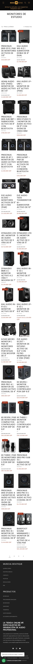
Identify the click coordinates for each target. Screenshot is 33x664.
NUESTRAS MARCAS (7, 572)
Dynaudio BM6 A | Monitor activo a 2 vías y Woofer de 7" (8, 274)
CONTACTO (5, 575)
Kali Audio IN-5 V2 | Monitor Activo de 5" (24, 272)
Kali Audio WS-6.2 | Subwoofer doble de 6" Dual (23, 51)
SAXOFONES (6, 606)
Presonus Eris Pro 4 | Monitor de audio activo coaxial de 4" (8, 387)
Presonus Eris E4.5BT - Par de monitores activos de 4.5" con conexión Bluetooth (23, 163)
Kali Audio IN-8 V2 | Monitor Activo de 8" (8, 308)
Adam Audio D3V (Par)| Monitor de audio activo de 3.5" (8, 86)
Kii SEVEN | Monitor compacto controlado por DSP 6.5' (24, 387)
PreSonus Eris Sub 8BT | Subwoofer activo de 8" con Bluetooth (8, 123)
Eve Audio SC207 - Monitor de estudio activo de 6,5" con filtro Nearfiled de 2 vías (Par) (23, 348)
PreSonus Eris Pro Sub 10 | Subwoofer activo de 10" (24, 460)
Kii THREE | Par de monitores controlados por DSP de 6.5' (8, 460)
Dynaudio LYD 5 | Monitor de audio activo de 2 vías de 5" (24, 238)
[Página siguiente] (23, 556)
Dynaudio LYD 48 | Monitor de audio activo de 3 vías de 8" (8, 238)
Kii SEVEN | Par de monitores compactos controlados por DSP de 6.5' (8, 423)
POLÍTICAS (5, 578)
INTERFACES (6, 596)
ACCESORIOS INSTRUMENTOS (10, 616)
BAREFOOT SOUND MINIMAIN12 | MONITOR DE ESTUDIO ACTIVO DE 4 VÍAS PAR (23, 535)
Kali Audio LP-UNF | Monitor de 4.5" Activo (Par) (24, 86)
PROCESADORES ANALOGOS (9, 599)
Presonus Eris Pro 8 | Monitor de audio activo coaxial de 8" (8, 533)
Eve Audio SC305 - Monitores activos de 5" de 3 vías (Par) (8, 201)
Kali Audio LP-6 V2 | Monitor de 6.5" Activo (24, 308)
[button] (3, 3)
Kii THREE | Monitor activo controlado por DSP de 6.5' (24, 423)
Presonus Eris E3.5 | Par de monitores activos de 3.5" (8, 51)
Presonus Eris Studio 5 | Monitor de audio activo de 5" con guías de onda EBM (24, 124)
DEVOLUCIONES (7, 582)
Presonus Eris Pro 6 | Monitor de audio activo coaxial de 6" (24, 495)
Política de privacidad (24, 658)
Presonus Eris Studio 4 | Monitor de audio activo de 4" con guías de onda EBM (8, 497)
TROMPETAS (6, 609)
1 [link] (9, 556)
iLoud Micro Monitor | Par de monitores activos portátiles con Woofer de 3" (8, 347)
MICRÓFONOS (6, 603)
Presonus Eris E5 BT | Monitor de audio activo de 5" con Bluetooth (8, 161)
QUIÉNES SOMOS (7, 568)
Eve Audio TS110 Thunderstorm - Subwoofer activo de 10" (24, 201)
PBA (4, 585)
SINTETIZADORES (7, 613)
